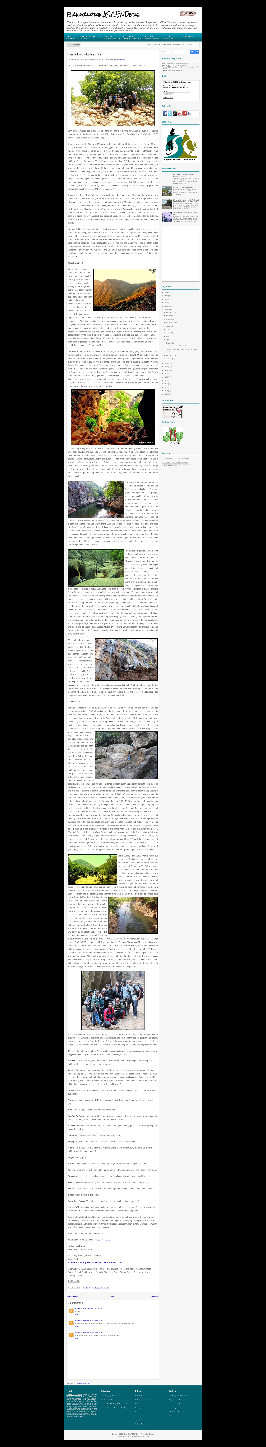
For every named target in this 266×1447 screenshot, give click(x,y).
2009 (166, 373)
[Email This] (69, 1281)
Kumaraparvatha (140, 1408)
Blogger (151, 1434)
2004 (166, 391)
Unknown (78, 1309)
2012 (166, 363)
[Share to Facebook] (78, 1281)
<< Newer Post (72, 1296)
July (167, 329)
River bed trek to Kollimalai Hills (84, 54)
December (170, 312)
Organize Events (175, 1400)
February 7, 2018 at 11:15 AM (93, 1333)
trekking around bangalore (174, 458)
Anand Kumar (109, 1262)
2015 (166, 302)
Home (113, 1296)
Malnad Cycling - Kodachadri (110, 1396)
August (168, 326)
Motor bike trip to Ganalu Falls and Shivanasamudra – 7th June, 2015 (186, 201)
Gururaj (82, 1262)
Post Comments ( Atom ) (84, 1383)
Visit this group (168, 98)
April (168, 340)
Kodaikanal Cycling (107, 1400)
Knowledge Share (175, 1408)
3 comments (121, 59)
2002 (166, 394)
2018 (166, 296)
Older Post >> (154, 1296)
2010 (166, 370)
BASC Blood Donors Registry (179, 1412)
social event (168, 465)
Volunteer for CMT (175, 1404)
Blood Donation (179, 462)
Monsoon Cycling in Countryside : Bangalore (116, 1408)
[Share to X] (75, 1281)
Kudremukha (139, 1404)
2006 (166, 384)
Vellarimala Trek (140, 1416)
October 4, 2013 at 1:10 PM (92, 1309)
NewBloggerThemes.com (140, 1436)
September (170, 322)
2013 (166, 309)
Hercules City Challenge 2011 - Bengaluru (115, 1404)
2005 (166, 387)
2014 (166, 306)
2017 (166, 299)
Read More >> (79, 1416)
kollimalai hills (86, 1288)
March (168, 343)
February (169, 355)
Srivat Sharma (94, 1262)
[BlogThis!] (72, 1281)
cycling (166, 462)
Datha (120, 1262)
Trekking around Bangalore (144, 1400)
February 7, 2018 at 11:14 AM (93, 1321)
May (168, 336)
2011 (166, 367)
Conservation (182, 465)
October (169, 319)
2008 (166, 377)
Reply (77, 1314)
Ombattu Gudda (140, 1424)
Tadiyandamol (139, 1412)
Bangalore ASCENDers (103, 14)
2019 (166, 292)
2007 (166, 380)
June (168, 333)
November (170, 315)
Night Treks (139, 1420)
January (169, 359)
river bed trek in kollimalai (100, 1288)
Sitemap (172, 1416)
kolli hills (78, 1288)
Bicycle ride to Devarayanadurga (185, 187)
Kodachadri (139, 1396)
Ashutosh (72, 1262)
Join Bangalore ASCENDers (178, 1396)
